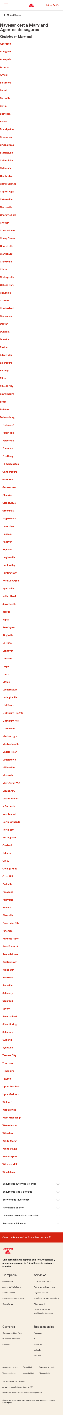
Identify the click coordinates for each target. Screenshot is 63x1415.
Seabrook (7, 1001)
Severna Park (9, 1016)
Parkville (7, 884)
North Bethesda (11, 822)
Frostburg (7, 456)
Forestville (8, 440)
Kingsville (7, 635)
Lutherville (8, 728)
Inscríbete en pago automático (46, 1298)
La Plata (7, 643)
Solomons (7, 1032)
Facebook (38, 1333)
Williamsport (9, 1156)
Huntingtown (9, 573)
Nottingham (9, 837)
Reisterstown (9, 962)
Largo (5, 666)
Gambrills (7, 479)
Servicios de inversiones (16, 1199)
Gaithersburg (9, 471)
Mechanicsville (10, 744)
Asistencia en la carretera (44, 1287)
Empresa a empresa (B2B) (13, 1298)
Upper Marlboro (11, 1086)
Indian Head (9, 596)
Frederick (7, 448)
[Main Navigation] (6, 4)
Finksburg (8, 425)
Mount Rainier (10, 798)
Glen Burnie (9, 503)
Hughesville (8, 557)
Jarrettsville (9, 604)
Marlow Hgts (9, 736)
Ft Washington (10, 464)
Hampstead (8, 526)
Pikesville (7, 915)
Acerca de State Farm (11, 1287)
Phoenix (6, 907)
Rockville (7, 985)
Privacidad (27, 1367)
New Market (9, 814)
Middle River (9, 752)
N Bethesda (8, 806)
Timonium (8, 1071)
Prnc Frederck (10, 946)
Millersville (8, 767)
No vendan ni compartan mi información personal (22, 1392)
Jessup (6, 612)
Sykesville (7, 1047)
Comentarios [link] (7, 1304)
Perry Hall (8, 899)
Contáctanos (7, 1281)
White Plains (9, 1148)
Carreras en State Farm (12, 1333)
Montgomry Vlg (11, 783)
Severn (6, 1008)
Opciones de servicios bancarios (20, 1215)
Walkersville (9, 1110)
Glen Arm (7, 495)
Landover (7, 650)
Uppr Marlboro (10, 1094)
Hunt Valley (8, 565)
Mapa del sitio (44, 1373)
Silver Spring (9, 1024)
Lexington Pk (9, 697)
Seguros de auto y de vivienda (19, 1184)
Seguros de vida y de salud (17, 1191)
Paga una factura (41, 1293)
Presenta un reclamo (42, 1281)
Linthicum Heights (12, 713)
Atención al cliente (13, 1207)
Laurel (6, 674)
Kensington (8, 627)
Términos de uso (9, 1373)
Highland (7, 549)
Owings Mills (9, 868)
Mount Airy (8, 791)
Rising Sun (8, 970)
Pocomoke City (10, 923)
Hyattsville (8, 588)
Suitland (7, 1040)
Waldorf (6, 1102)
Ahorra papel (39, 1304)
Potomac (7, 931)
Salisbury (7, 993)
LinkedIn (37, 1350)
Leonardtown (9, 689)
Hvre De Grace (10, 580)
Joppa (5, 619)
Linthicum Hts (10, 720)
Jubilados (6, 1344)
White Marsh (9, 1141)
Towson (6, 1078)
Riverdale (7, 977)
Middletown (9, 759)
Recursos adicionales (14, 1223)
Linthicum (8, 705)
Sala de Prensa (8, 1293)
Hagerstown (9, 518)
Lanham (7, 658)
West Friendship (11, 1117)
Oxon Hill (7, 876)
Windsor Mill (9, 1164)
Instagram (38, 1344)
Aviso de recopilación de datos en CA (17, 1387)
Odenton (7, 853)
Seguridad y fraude (47, 1367)
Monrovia (7, 775)
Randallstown (10, 954)
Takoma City (9, 1055)
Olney (5, 861)
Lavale (6, 682)
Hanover (7, 542)
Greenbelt (8, 510)
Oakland (7, 845)
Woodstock (8, 1172)
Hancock (7, 534)
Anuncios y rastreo (10, 1367)
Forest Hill (8, 433)
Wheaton (7, 1133)
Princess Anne (10, 938)
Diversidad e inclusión (11, 1339)
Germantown (9, 487)
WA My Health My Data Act (13, 1381)
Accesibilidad (28, 1373)
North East (8, 829)
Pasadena (7, 892)
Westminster (9, 1125)
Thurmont (8, 1063)
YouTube (37, 1356)
